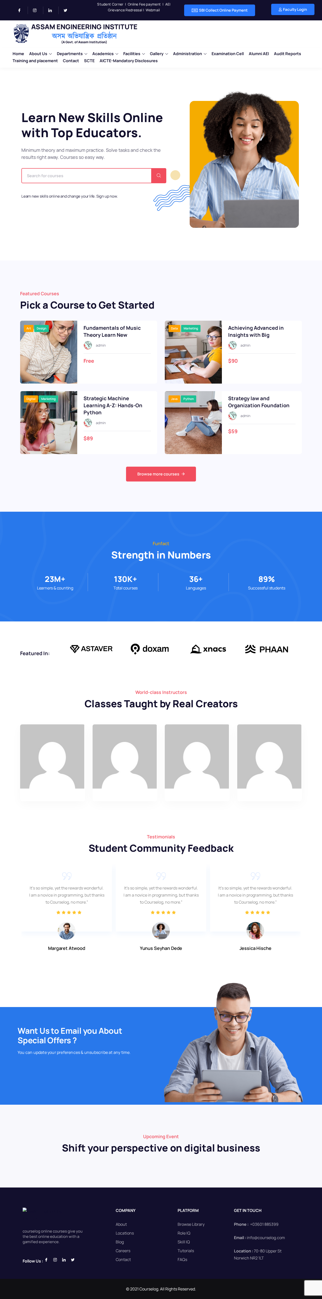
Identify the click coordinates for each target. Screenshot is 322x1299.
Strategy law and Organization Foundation (259, 402)
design (41, 328)
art (28, 328)
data (174, 328)
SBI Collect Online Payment (223, 10)
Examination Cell (228, 53)
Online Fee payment (144, 4)
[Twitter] (67, 10)
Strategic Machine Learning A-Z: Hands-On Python (113, 405)
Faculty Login (295, 9)
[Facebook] (21, 10)
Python (188, 399)
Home (18, 53)
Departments (70, 53)
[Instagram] (36, 10)
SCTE (89, 60)
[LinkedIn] (52, 10)
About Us (38, 53)
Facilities (131, 53)
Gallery (157, 53)
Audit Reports (287, 53)
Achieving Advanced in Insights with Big (256, 331)
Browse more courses (158, 474)
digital (30, 399)
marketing (191, 328)
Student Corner (110, 4)
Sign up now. (107, 196)
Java (174, 399)
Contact (71, 60)
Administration (187, 53)
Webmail (153, 10)
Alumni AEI (259, 53)
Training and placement (35, 60)
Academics (103, 53)
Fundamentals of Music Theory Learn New (112, 331)
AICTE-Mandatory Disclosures (129, 60)
